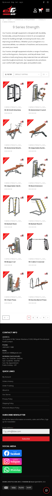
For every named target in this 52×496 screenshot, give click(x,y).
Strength (42, 20)
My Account (6, 377)
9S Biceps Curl (10, 262)
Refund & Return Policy (10, 408)
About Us (5, 390)
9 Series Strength (10, 107)
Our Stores (6, 394)
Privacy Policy (7, 399)
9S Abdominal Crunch (37, 110)
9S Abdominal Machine (13, 148)
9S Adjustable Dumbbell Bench (37, 148)
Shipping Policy (8, 403)
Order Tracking (7, 386)
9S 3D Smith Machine (12, 110)
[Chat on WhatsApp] (46, 490)
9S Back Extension (36, 186)
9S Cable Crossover (36, 262)
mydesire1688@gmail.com (12, 353)
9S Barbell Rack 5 (35, 224)
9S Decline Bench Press (37, 300)
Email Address (8, 428)
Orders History (7, 381)
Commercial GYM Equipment (25, 20)
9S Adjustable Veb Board (13, 186)
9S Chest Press (10, 300)
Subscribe (26, 439)
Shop (9, 20)
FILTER (9, 74)
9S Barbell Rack (10, 224)
